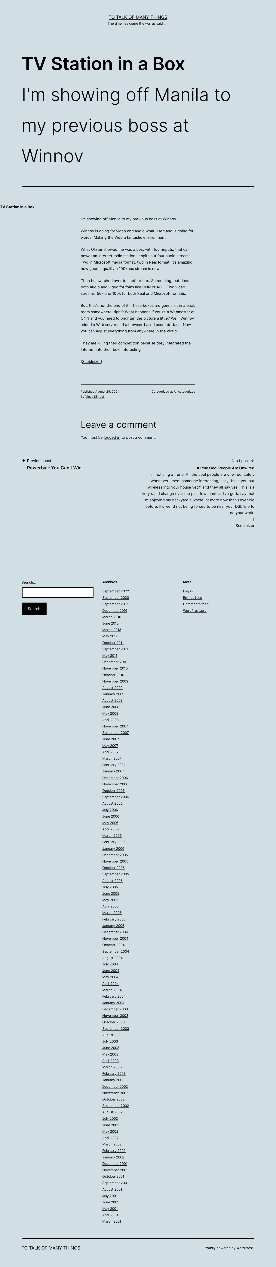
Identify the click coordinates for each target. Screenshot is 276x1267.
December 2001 (114, 1164)
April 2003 (110, 1061)
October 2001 (113, 1176)
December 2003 (115, 1009)
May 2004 (110, 977)
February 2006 (114, 842)
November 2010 (115, 668)
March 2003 (112, 1067)
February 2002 (114, 1151)
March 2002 (112, 1144)
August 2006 (112, 803)
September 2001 (115, 1183)
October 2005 (113, 868)
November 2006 (115, 784)
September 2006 (115, 797)
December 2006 (115, 778)
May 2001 (110, 1209)
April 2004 (110, 984)
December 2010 (114, 662)
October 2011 (113, 643)
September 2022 (115, 591)
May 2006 (110, 823)
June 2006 (110, 816)
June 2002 (110, 1125)
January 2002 (113, 1157)
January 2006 (113, 848)
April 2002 (110, 1138)
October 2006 (113, 791)
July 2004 (110, 964)
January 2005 (113, 926)
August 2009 (112, 688)
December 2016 (114, 611)
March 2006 (112, 836)
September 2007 (115, 733)
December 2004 (115, 932)
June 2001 (110, 1202)
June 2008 (110, 707)
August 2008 (112, 700)
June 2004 (110, 971)
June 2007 (110, 739)
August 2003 (112, 1035)
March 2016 (111, 617)
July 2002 (110, 1118)
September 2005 (115, 874)
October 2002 (113, 1099)
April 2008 (110, 720)
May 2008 (110, 713)
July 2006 (110, 810)
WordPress (244, 1248)
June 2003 (110, 1048)
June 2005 (110, 893)
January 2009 (113, 694)
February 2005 (114, 919)
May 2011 (109, 655)
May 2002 (110, 1131)
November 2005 (115, 861)
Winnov (53, 156)
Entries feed (192, 598)
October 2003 (113, 1022)
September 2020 (115, 598)
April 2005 (110, 906)
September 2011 (115, 649)
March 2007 (111, 758)
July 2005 (110, 887)
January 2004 (113, 1003)
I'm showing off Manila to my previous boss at (122, 219)
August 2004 (112, 958)
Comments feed (196, 604)
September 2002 (115, 1106)
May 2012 (110, 636)
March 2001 (111, 1221)
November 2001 (115, 1170)
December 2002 (115, 1086)
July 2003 (110, 1041)
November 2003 (115, 1016)
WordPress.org (195, 611)
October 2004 (113, 945)
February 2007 (113, 765)
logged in (112, 437)
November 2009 (115, 681)
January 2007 (113, 771)
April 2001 (110, 1215)
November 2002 (115, 1093)
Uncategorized (184, 391)
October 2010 (113, 675)
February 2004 (114, 996)
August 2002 (112, 1112)
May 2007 (110, 746)
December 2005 (115, 855)
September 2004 (115, 951)
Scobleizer (91, 361)
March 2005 (112, 913)
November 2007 (115, 726)
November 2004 (115, 938)
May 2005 (110, 900)
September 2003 (115, 1029)
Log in (188, 591)
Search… (29, 582)
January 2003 (113, 1080)
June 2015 (110, 623)
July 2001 (109, 1196)
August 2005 (112, 881)
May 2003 (110, 1054)
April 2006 (110, 829)
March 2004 (112, 990)
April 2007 (110, 752)
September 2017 (115, 604)
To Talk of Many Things (138, 17)
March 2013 (111, 630)
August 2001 (112, 1189)
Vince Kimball (95, 396)
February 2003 (114, 1073)
